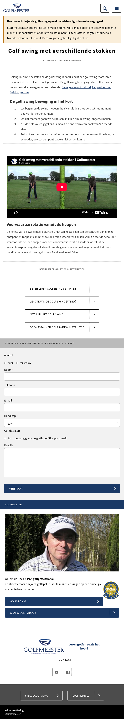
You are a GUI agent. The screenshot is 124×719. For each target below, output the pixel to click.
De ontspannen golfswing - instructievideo (60, 327)
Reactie (8, 445)
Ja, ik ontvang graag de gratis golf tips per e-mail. (37, 438)
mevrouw (25, 363)
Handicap (11, 416)
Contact (65, 659)
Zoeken (104, 8)
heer (10, 363)
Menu (116, 8)
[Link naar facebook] (68, 672)
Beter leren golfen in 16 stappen (53, 288)
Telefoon (9, 385)
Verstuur (15, 488)
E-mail (9, 400)
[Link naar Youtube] (56, 672)
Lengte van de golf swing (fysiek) (53, 301)
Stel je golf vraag (36, 695)
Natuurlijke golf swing (46, 314)
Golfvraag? (18, 601)
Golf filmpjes (80, 695)
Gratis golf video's (23, 613)
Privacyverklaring (14, 710)
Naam (8, 370)
